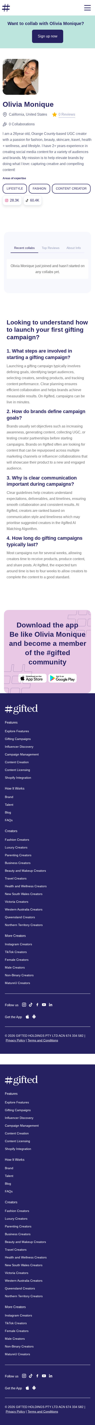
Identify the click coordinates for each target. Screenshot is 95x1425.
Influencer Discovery (19, 746)
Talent (9, 804)
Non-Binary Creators (19, 975)
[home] (6, 8)
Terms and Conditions (43, 1040)
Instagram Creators (18, 944)
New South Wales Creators (23, 894)
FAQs (9, 820)
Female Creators (16, 959)
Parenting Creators (18, 855)
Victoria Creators (16, 901)
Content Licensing (17, 770)
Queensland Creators (20, 917)
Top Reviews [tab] (50, 248)
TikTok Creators (16, 952)
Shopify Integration (18, 777)
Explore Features (17, 731)
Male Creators (15, 967)
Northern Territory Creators (24, 925)
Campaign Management (22, 754)
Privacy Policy (15, 1040)
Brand (9, 797)
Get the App (13, 1017)
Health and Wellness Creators (26, 886)
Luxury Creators (16, 847)
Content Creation (17, 762)
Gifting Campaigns (18, 739)
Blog (8, 812)
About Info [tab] (73, 248)
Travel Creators (16, 878)
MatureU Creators (17, 983)
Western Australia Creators (23, 909)
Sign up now (47, 36)
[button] (87, 8)
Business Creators (17, 863)
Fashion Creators (17, 839)
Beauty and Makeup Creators (25, 870)
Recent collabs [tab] (24, 248)
